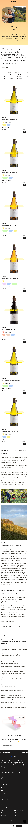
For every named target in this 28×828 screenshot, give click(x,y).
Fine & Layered (20, 76)
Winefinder (19, 825)
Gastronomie (4, 815)
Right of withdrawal (18, 810)
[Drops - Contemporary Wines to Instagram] (2, 778)
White (11, 74)
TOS (15, 812)
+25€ (4, 78)
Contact (3, 812)
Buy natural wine (6, 799)
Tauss (4, 117)
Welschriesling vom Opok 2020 (11, 380)
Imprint (15, 807)
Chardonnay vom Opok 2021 (10, 431)
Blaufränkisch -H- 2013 (9, 329)
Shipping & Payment (5, 807)
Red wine (4, 787)
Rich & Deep (19, 78)
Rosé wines (4, 790)
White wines (4, 784)
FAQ (2, 810)
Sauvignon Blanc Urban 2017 (11, 278)
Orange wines (5, 793)
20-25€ (4, 76)
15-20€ (4, 74)
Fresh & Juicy (19, 74)
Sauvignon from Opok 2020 (10, 119)
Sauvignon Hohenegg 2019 (10, 172)
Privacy (15, 815)
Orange (11, 78)
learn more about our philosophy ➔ (11, 772)
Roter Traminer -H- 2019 (9, 225)
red (10, 76)
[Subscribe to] (24, 745)
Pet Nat (3, 796)
